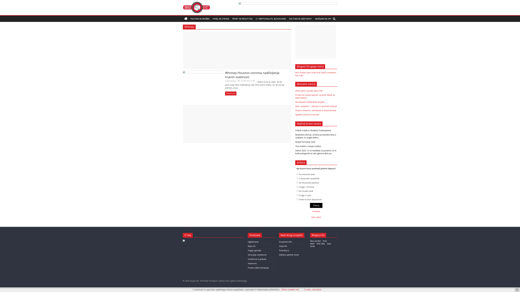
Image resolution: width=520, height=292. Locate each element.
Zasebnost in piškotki (257, 259)
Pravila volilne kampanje (258, 267)
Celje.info (283, 246)
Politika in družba (200, 18)
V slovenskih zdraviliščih (309, 178)
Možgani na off (323, 18)
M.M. (318, 72)
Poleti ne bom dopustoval (310, 199)
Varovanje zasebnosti (257, 254)
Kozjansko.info (285, 241)
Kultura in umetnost (300, 18)
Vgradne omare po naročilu (307, 114)
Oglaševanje (253, 241)
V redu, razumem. (313, 289)
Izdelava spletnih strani (289, 254)
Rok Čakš (299, 75)
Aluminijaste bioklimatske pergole (310, 102)
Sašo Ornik (311, 72)
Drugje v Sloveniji (306, 187)
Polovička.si (284, 250)
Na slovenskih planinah (309, 182)
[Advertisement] (237, 50)
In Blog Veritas (230, 81)
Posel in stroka (221, 18)
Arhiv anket (316, 217)
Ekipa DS (252, 246)
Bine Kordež (300, 72)
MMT (312, 243)
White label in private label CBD (309, 90)
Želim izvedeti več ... (291, 289)
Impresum (252, 263)
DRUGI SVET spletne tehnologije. (232, 280)
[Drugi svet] (196, 2)
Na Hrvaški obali (306, 191)
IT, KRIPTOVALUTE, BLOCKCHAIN (271, 18)
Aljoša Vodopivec (328, 72)
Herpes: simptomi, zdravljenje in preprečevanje (315, 110)
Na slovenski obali (307, 174)
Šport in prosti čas (242, 18)
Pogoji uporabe (254, 250)
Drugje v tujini (305, 195)
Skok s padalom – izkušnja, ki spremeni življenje (316, 106)
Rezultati (316, 211)
